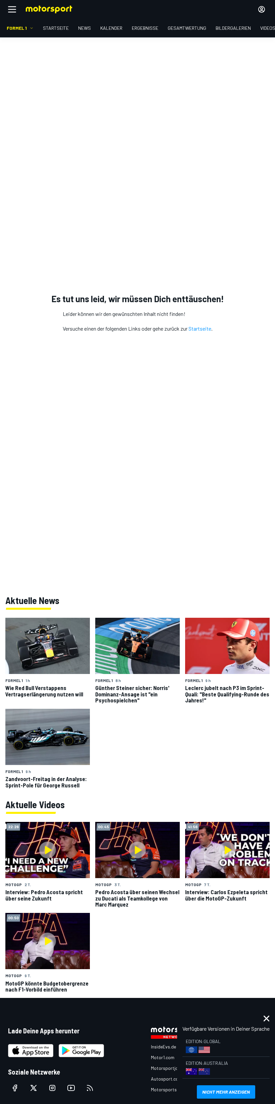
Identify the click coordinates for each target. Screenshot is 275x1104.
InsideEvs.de (163, 1046)
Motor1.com (162, 1057)
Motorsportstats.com (173, 1089)
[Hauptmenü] (12, 9)
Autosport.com (166, 1079)
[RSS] (90, 1088)
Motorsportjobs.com (172, 1068)
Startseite (199, 328)
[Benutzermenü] (261, 9)
